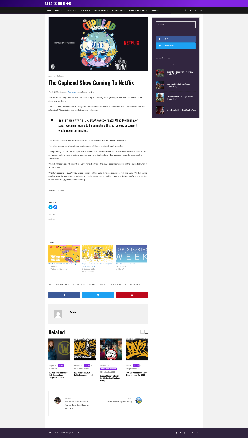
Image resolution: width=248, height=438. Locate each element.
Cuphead (93, 284)
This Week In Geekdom (125, 264)
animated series (63, 284)
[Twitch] (188, 433)
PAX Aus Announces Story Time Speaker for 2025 (136, 373)
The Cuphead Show (133, 284)
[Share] (64, 295)
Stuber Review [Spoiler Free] (119, 400)
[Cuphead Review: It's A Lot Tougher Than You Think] (97, 253)
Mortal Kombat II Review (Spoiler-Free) (181, 110)
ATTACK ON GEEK (58, 3)
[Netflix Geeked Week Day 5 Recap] (64, 253)
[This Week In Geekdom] (131, 253)
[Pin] (132, 295)
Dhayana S (52, 366)
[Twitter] (190, 10)
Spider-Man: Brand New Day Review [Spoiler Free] (180, 73)
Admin (73, 312)
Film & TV (84, 10)
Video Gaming (100, 10)
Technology (117, 10)
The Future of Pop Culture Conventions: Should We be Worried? (77, 403)
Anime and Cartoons (56, 76)
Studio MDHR (116, 284)
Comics (154, 10)
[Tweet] (98, 295)
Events (87, 366)
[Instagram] (195, 10)
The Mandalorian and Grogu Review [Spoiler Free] (180, 97)
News (61, 366)
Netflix (103, 284)
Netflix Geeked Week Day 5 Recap (62, 264)
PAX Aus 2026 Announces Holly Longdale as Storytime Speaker (58, 374)
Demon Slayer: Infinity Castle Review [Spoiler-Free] (110, 378)
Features (70, 10)
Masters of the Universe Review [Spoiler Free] (178, 85)
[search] (192, 25)
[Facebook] (185, 10)
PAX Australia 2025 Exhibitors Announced (83, 373)
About (57, 10)
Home (49, 10)
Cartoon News (79, 284)
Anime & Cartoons (137, 10)
